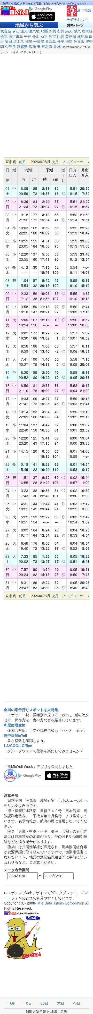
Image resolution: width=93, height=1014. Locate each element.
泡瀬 (32, 46)
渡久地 (34, 30)
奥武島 (50, 41)
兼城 (57, 46)
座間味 (87, 30)
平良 (27, 36)
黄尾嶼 (70, 36)
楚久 (77, 30)
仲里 (60, 41)
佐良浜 (79, 41)
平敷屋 (38, 41)
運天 (24, 30)
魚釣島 (82, 36)
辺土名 (18, 41)
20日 (44, 1003)
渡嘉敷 (22, 46)
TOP (11, 1003)
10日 (28, 1003)
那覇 (44, 30)
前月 (22, 161)
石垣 (44, 36)
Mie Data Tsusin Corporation (60, 903)
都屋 (28, 41)
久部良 (10, 46)
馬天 (69, 30)
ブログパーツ (72, 161)
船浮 (52, 36)
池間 (69, 41)
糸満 (52, 30)
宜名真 (47, 46)
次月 (55, 161)
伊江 (15, 30)
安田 (8, 41)
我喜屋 (5, 30)
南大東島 (16, 36)
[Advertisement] (46, 106)
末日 (60, 1003)
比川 (60, 36)
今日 (76, 1003)
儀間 (3, 36)
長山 (36, 36)
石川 (60, 30)
